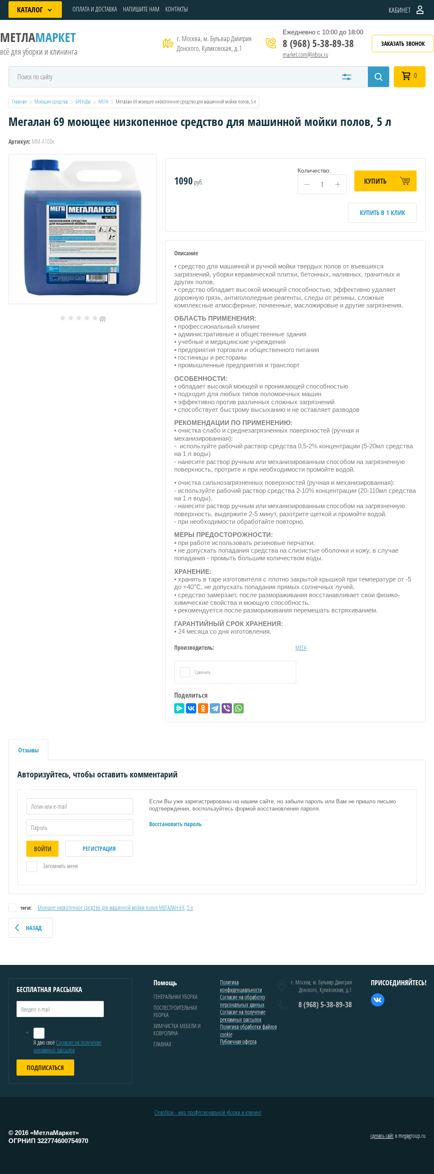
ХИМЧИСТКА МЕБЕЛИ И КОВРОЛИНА (176, 1029)
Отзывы (28, 750)
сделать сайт (382, 1136)
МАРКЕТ (38, 37)
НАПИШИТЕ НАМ (141, 9)
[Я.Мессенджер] (179, 708)
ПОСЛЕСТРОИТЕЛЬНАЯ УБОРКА (175, 1011)
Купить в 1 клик (382, 212)
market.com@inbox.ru (305, 54)
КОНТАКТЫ (176, 9)
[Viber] (227, 708)
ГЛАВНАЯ (162, 1044)
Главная (19, 101)
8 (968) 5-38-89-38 (318, 43)
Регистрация (99, 848)
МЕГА (103, 101)
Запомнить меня (60, 865)
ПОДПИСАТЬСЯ (45, 1067)
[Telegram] (215, 708)
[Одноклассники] (203, 708)
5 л (190, 907)
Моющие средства (51, 101)
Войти (42, 848)
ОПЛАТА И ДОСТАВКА (94, 9)
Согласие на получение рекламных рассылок (67, 1046)
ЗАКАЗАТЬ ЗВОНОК (403, 43)
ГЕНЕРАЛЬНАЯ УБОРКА (175, 996)
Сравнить (202, 672)
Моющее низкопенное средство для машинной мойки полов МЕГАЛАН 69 (111, 907)
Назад (34, 928)
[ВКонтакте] (191, 708)
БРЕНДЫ (83, 101)
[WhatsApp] (239, 708)
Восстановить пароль (175, 824)
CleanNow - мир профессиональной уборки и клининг (208, 1112)
